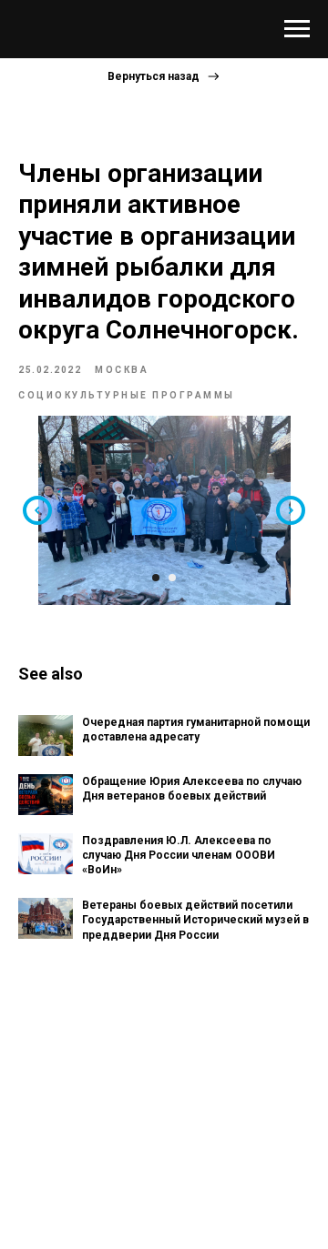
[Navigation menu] (297, 29)
